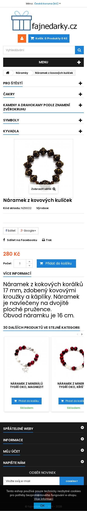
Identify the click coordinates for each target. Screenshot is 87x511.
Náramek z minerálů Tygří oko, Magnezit (27, 385)
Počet (7, 263)
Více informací (43, 498)
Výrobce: (42, 208)
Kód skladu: (11, 208)
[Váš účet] (22, 38)
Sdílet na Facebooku (22, 240)
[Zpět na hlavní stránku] (8, 72)
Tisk (49, 240)
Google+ (29, 231)
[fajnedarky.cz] (43, 20)
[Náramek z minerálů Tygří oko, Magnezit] (26, 359)
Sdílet (11, 231)
